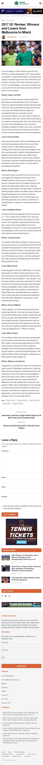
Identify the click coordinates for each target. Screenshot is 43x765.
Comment (6, 451)
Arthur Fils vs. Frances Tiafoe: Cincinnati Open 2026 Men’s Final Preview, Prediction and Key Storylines (26, 568)
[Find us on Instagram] (9, 596)
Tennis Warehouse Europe (10, 680)
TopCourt (5, 687)
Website (4, 496)
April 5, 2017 (24, 37)
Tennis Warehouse (8, 676)
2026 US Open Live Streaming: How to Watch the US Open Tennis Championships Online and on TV (25, 557)
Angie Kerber (10, 400)
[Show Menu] (3, 3)
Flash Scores (20, 754)
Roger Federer (18, 403)
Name (4, 477)
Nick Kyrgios (7, 403)
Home (3, 20)
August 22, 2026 (17, 573)
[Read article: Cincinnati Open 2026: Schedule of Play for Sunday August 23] (6, 580)
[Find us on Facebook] (2, 596)
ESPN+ (4, 691)
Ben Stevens (10, 20)
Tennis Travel (31, 754)
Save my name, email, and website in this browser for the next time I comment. (22, 507)
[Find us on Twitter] (6, 596)
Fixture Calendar (20, 752)
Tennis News (5, 756)
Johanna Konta (23, 400)
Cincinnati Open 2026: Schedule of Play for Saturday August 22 (20, 734)
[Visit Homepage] (21, 3)
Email (4, 487)
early (33, 270)
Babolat (4, 684)
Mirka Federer (34, 400)
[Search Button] (40, 3)
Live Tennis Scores (7, 754)
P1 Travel (5, 699)
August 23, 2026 (17, 562)
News (10, 752)
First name (5, 642)
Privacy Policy (16, 756)
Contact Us (27, 756)
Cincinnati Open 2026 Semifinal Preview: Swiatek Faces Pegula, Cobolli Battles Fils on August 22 (21, 729)
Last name (5, 650)
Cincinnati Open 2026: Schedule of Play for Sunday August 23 (25, 579)
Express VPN (6, 703)
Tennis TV (5, 695)
